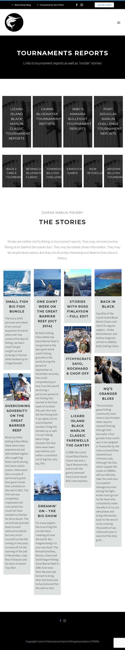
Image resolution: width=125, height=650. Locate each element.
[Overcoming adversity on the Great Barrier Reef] (17, 387)
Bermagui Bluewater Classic (35, 173)
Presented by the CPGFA (52, 4)
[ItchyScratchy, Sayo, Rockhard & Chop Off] (77, 339)
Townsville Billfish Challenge (56, 173)
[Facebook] (76, 5)
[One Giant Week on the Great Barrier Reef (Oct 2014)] (47, 282)
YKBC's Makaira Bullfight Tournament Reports (79, 119)
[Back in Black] (108, 282)
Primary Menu (119, 22)
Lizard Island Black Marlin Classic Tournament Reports (18, 123)
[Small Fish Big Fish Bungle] (17, 282)
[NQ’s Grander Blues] (108, 369)
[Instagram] (81, 5)
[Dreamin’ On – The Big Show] (47, 487)
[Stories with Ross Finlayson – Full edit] (77, 282)
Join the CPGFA (104, 4)
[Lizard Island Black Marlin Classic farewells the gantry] (77, 397)
